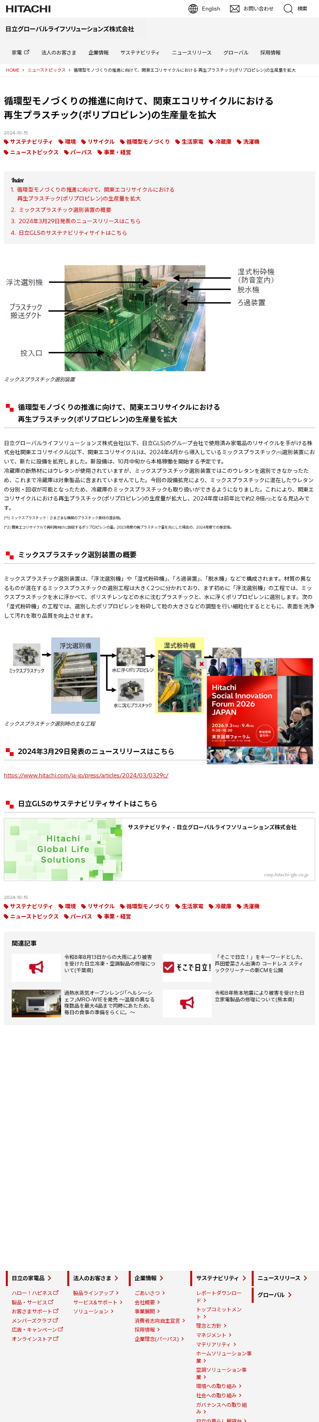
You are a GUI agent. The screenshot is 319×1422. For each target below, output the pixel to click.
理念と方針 (208, 1326)
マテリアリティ (213, 1344)
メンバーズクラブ (32, 1321)
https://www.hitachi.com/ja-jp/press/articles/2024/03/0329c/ (86, 775)
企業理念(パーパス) (157, 1339)
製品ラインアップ (93, 1293)
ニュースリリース (192, 52)
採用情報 (270, 52)
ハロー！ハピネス (32, 1293)
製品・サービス (29, 1302)
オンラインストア (32, 1339)
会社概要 (145, 1302)
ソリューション (91, 1311)
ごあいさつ (147, 1293)
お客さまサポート (32, 1311)
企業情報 (98, 52)
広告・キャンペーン (34, 1330)
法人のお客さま (59, 52)
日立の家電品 (28, 1278)
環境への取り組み (216, 1386)
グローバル (236, 52)
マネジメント (211, 1335)
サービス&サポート (95, 1302)
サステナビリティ (140, 52)
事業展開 (145, 1311)
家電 (17, 52)
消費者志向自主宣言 (157, 1321)
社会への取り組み (216, 1395)
